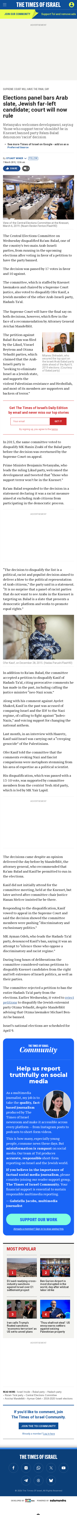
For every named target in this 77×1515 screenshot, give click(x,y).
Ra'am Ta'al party (14, 1395)
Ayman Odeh (34, 1398)
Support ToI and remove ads (58, 14)
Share (13, 168)
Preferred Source (18, 147)
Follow (33, 158)
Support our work (38, 1219)
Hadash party (54, 1391)
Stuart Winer (14, 158)
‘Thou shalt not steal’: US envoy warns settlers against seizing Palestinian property (55, 1327)
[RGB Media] (30, 1500)
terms (55, 429)
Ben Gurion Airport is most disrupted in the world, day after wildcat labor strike (54, 1286)
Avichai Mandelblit (15, 1398)
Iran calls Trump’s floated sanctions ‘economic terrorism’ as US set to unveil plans (22, 1327)
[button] (71, 4)
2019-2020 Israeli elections (58, 1398)
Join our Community (17, 14)
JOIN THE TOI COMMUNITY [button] (38, 1426)
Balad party (39, 1391)
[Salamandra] (58, 1500)
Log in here (49, 1433)
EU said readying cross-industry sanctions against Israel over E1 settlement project (22, 1286)
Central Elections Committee (41, 1395)
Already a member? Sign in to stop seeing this (38, 1228)
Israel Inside (23, 1391)
